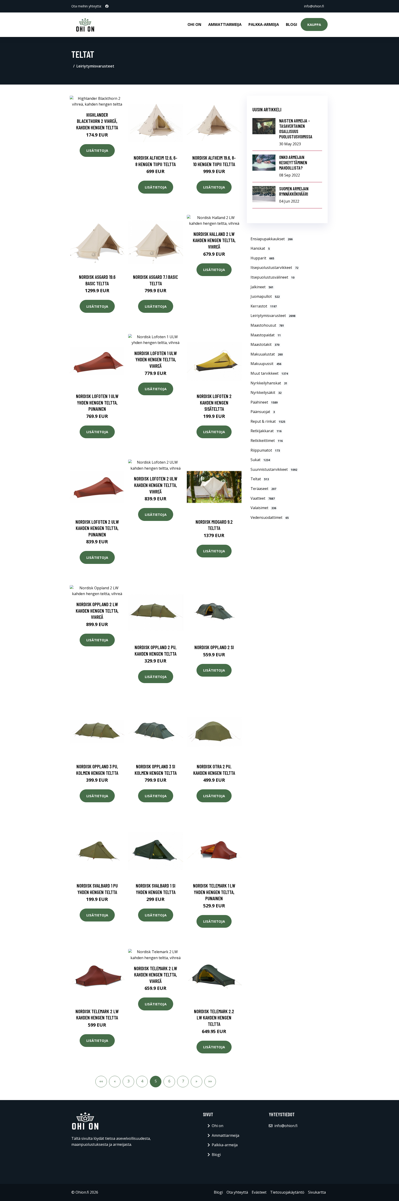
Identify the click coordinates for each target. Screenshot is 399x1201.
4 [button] (142, 1081)
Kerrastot (264, 306)
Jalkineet (262, 286)
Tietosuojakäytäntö (287, 1192)
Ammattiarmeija (225, 24)
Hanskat (260, 248)
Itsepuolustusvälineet (272, 277)
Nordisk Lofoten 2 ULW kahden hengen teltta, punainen (97, 528)
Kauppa (314, 24)
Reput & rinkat (268, 421)
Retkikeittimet (267, 440)
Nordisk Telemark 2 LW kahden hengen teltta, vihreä (155, 974)
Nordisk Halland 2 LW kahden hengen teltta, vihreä (214, 240)
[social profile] (106, 6)
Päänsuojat (263, 411)
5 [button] (156, 1081)
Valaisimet (263, 507)
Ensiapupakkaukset (272, 238)
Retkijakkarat (266, 430)
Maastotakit (265, 344)
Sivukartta (317, 1192)
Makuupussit (266, 363)
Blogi (291, 24)
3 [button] (128, 1081)
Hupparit (262, 258)
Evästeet (259, 1192)
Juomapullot (265, 296)
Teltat (260, 478)
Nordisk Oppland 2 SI (214, 647)
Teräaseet (263, 488)
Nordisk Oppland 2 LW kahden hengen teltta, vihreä (97, 610)
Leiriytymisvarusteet (95, 66)
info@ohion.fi (314, 6)
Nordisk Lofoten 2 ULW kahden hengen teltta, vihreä (155, 485)
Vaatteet (263, 498)
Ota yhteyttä (237, 1192)
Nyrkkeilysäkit (266, 392)
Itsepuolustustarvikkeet (274, 267)
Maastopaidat (266, 334)
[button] (101, 1081)
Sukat (260, 459)
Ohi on (194, 24)
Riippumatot (265, 450)
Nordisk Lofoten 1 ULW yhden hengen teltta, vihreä (155, 359)
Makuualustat (267, 354)
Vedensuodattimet (270, 517)
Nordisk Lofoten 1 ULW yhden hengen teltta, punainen (97, 402)
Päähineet (264, 402)
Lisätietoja (97, 150)
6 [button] (169, 1081)
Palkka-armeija (263, 24)
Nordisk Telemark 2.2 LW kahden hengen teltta (214, 1017)
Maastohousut (267, 325)
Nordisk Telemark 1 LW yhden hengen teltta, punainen (214, 892)
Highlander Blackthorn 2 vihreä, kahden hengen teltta (97, 121)
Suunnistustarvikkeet (274, 469)
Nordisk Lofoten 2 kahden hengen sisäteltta (214, 402)
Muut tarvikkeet (269, 373)
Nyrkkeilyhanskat (269, 383)
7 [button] (183, 1081)
